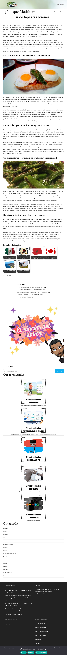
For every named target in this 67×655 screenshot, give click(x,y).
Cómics (5, 538)
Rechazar (31, 652)
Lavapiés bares (37, 36)
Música (5, 563)
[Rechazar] (65, 650)
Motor (5, 560)
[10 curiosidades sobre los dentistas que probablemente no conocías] (33, 478)
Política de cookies (40, 627)
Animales (5, 528)
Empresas (5, 541)
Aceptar (23, 652)
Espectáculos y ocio (8, 544)
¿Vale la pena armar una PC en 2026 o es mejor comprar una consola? (33, 463)
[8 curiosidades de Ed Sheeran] (33, 507)
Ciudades (9, 275)
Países (5, 566)
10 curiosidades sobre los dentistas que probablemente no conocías (33, 491)
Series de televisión (8, 572)
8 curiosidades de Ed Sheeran (33, 520)
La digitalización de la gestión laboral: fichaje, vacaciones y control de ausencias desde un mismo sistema (33, 434)
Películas (5, 569)
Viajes (4, 576)
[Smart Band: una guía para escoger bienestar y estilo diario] (33, 391)
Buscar (59, 371)
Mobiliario (6, 557)
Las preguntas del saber (9, 553)
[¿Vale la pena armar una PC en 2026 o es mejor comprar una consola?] (33, 449)
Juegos (5, 550)
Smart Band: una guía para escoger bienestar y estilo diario (33, 405)
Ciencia (5, 531)
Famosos (5, 547)
